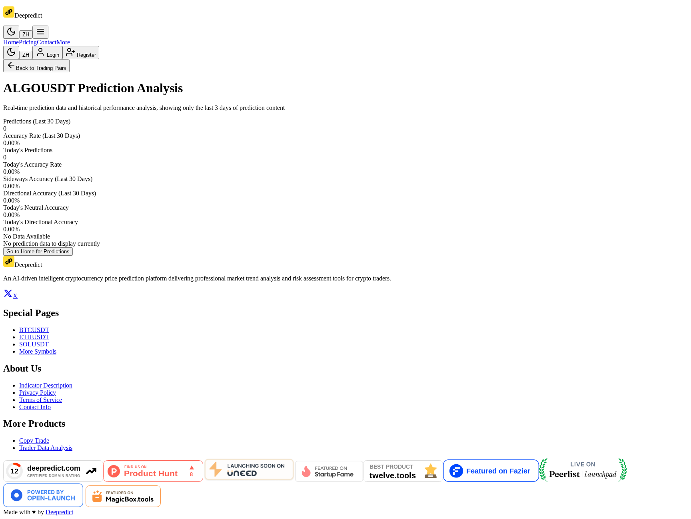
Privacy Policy (37, 392)
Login (53, 55)
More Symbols (37, 351)
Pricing (28, 42)
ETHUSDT (34, 337)
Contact (46, 42)
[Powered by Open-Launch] (43, 504)
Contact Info (35, 407)
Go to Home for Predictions (38, 252)
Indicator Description (45, 385)
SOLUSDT (34, 344)
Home (11, 42)
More (63, 42)
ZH (25, 35)
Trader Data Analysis (45, 447)
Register (86, 55)
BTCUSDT (34, 329)
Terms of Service (40, 399)
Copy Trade (34, 440)
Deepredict (59, 512)
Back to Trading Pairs (41, 68)
